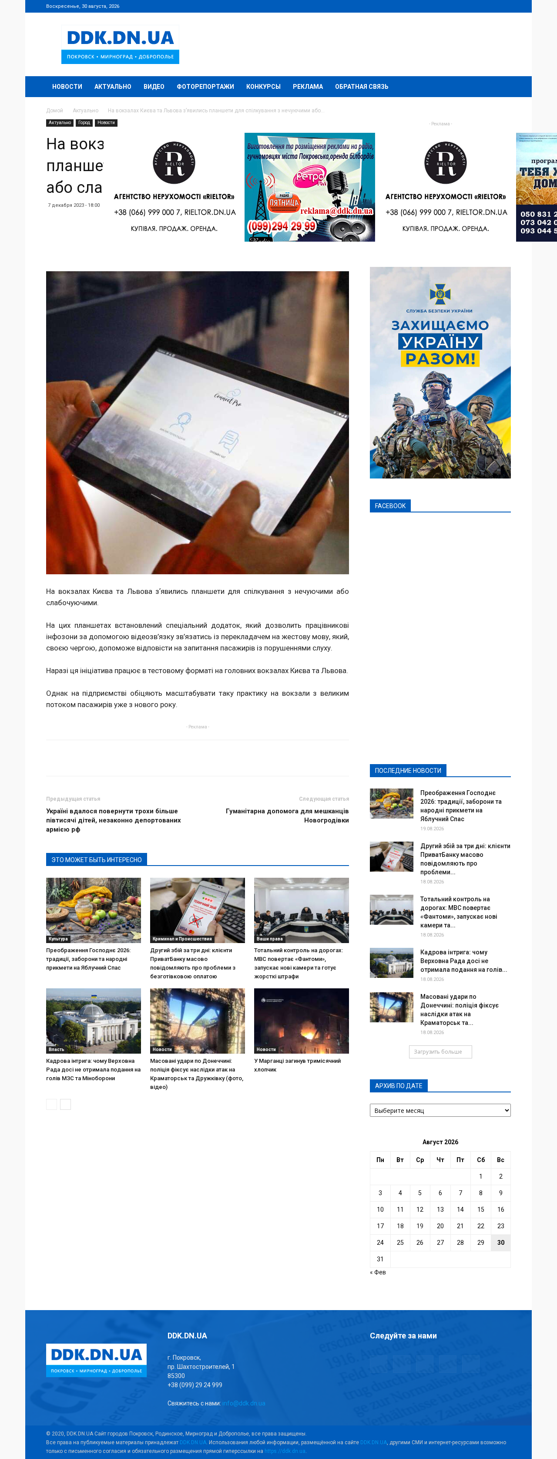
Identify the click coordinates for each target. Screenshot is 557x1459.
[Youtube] (504, 6)
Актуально (112, 86)
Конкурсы (263, 86)
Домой (54, 111)
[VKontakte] (490, 6)
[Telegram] (461, 6)
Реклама (308, 86)
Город (84, 122)
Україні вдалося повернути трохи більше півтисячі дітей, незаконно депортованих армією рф (113, 820)
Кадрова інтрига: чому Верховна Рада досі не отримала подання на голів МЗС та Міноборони (93, 1070)
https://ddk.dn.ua (285, 1451)
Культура (58, 939)
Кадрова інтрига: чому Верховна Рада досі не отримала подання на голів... (463, 961)
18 (400, 1226)
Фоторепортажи (205, 86)
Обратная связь (362, 86)
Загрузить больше (438, 1051)
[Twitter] (475, 6)
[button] (500, 87)
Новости (67, 86)
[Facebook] (446, 6)
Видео (154, 86)
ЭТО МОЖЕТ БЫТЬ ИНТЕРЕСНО (96, 859)
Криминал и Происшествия (182, 939)
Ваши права (270, 939)
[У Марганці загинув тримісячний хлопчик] (301, 1021)
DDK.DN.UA (193, 1442)
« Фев (378, 1272)
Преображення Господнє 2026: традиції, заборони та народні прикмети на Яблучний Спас (88, 959)
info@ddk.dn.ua (243, 1403)
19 (419, 1226)
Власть (56, 1049)
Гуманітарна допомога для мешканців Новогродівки (287, 815)
